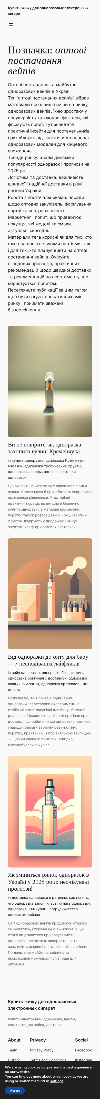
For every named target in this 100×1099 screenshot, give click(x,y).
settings (56, 1081)
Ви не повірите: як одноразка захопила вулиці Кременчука (44, 448)
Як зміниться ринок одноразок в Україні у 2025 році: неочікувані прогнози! (48, 881)
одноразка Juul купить (27, 909)
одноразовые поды (25, 471)
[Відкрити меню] (11, 24)
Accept (15, 1091)
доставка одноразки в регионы (39, 897)
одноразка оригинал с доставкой (37, 678)
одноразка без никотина (63, 672)
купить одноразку (27, 460)
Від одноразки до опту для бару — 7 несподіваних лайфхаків (48, 660)
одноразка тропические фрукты (52, 466)
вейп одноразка (26, 672)
